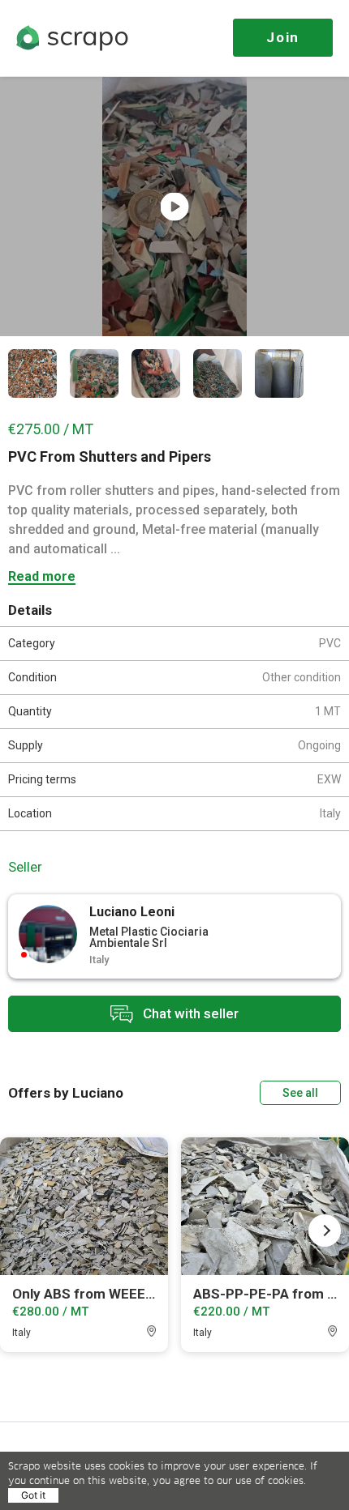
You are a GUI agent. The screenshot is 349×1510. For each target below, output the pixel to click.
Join (282, 37)
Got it (33, 1495)
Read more (41, 577)
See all (300, 1092)
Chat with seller (189, 1013)
